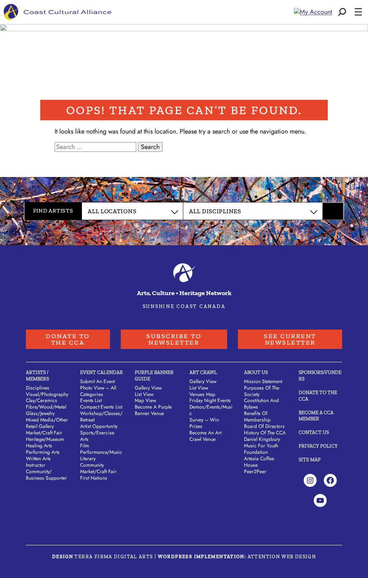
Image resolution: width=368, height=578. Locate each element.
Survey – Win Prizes (204, 423)
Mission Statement (263, 381)
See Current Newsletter (290, 339)
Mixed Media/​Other (47, 419)
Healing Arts (39, 445)
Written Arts (38, 458)
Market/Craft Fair (98, 471)
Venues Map (202, 394)
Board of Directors (264, 426)
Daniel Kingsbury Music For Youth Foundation (262, 445)
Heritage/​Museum (45, 439)
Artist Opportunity (99, 426)
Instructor (35, 465)
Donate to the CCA (68, 339)
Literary (88, 458)
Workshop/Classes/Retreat (101, 416)
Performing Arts (43, 452)
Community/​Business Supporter (46, 474)
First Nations (93, 477)
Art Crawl (203, 372)
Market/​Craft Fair (44, 432)
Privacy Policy (318, 446)
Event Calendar (101, 372)
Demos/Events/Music (211, 410)
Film (84, 445)
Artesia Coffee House (259, 462)
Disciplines (37, 387)
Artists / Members (37, 375)
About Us (256, 372)
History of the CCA (265, 432)
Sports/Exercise (97, 432)
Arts (84, 439)
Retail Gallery (40, 426)
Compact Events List (101, 406)
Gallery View (148, 387)
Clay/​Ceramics (41, 400)
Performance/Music (101, 452)
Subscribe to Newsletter (173, 339)
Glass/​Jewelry (40, 413)
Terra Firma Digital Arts (113, 557)
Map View (145, 400)
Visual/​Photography (47, 394)
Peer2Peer (255, 471)
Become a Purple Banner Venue (153, 410)
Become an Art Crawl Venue (205, 436)
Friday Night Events (210, 400)
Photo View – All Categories (98, 391)
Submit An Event (97, 381)
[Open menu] (358, 12)
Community (92, 465)
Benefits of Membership (257, 416)
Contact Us (314, 432)
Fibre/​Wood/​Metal (46, 406)
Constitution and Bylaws (261, 403)
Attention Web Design (282, 557)
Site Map (310, 460)
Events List (91, 400)
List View (144, 394)
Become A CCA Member (316, 416)
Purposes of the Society (261, 391)
